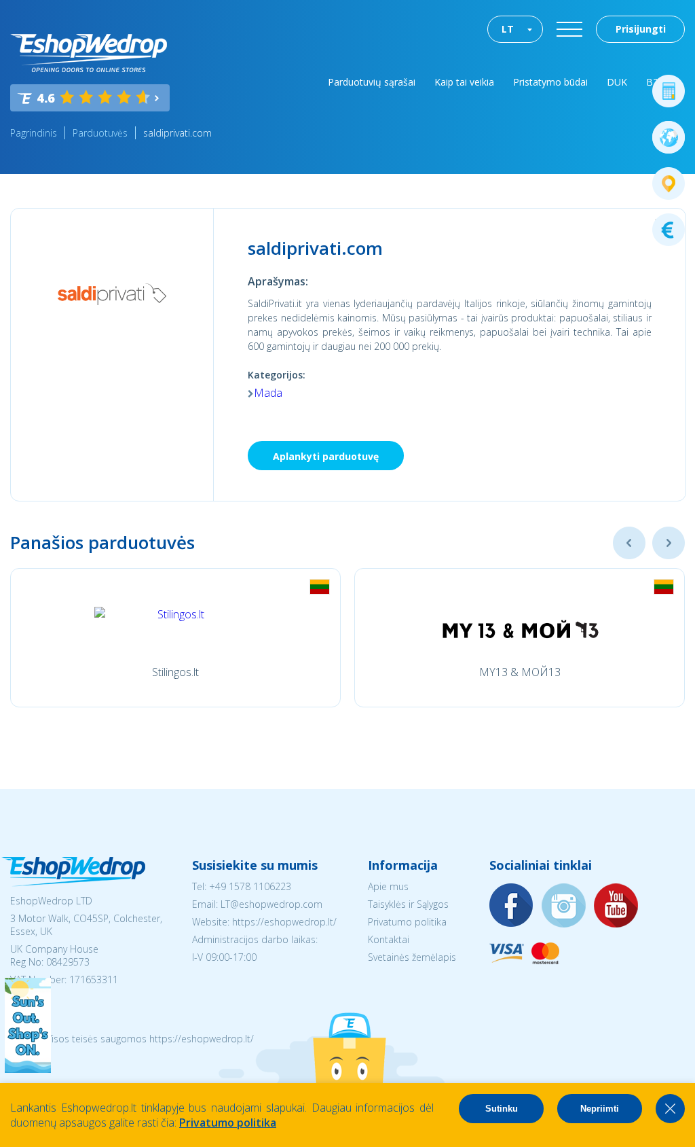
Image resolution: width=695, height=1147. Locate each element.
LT (508, 28)
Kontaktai (388, 939)
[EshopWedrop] (88, 53)
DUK (617, 81)
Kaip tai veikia (464, 81)
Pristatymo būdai (550, 81)
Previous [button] (629, 543)
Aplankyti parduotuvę (326, 456)
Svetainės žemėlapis (412, 957)
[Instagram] (564, 906)
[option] (175, 637)
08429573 (68, 961)
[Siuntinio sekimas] (668, 183)
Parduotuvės (100, 132)
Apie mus (388, 886)
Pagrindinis (33, 132)
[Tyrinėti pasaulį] (668, 137)
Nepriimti (599, 1109)
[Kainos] (668, 229)
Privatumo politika (407, 921)
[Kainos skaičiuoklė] (668, 91)
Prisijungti (641, 28)
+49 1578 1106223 (250, 886)
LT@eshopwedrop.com (271, 904)
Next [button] (668, 543)
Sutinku (501, 1109)
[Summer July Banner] (28, 1068)
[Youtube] (616, 906)
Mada (268, 392)
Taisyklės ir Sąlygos (408, 904)
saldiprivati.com (177, 132)
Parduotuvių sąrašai (371, 81)
